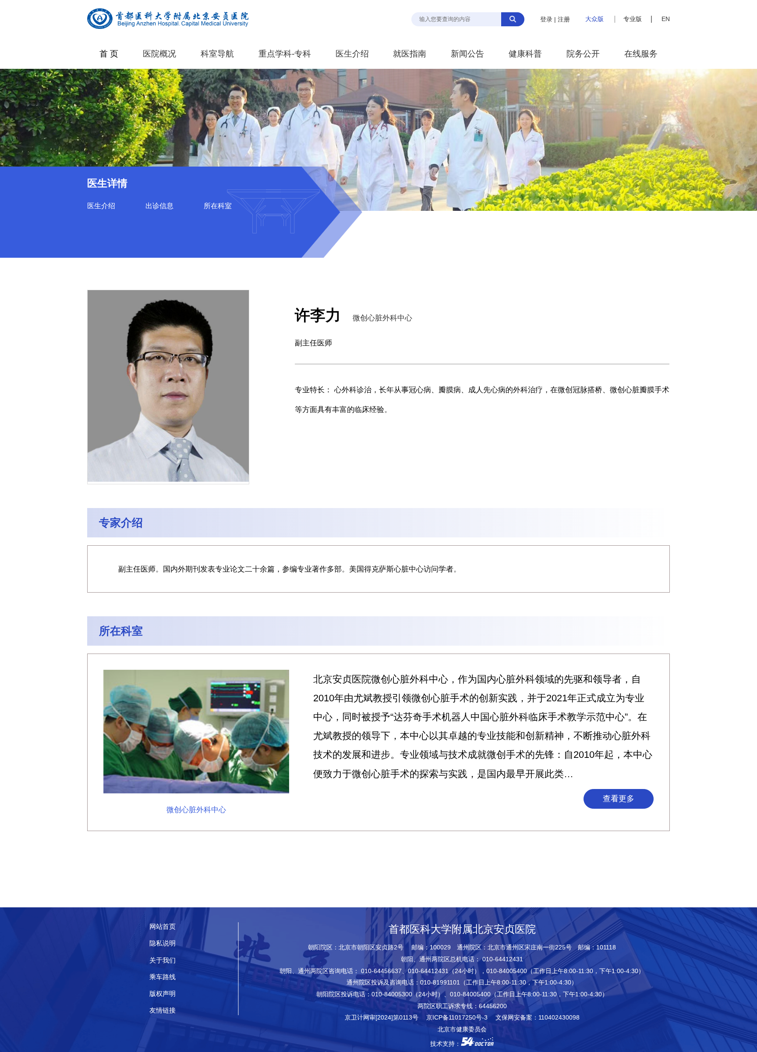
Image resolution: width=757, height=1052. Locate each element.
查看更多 (618, 798)
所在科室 (218, 206)
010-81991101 (440, 982)
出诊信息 (159, 206)
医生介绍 (101, 206)
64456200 (493, 1006)
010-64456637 (381, 971)
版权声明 (162, 993)
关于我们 (162, 960)
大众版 (594, 18)
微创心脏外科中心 (382, 317)
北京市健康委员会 (462, 1029)
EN (665, 18)
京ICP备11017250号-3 (460, 1017)
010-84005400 (506, 971)
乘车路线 (162, 977)
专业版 (632, 18)
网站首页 (162, 926)
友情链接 (162, 1010)
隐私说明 (162, 943)
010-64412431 (502, 959)
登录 (546, 19)
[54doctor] (477, 1044)
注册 (564, 19)
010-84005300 (391, 994)
